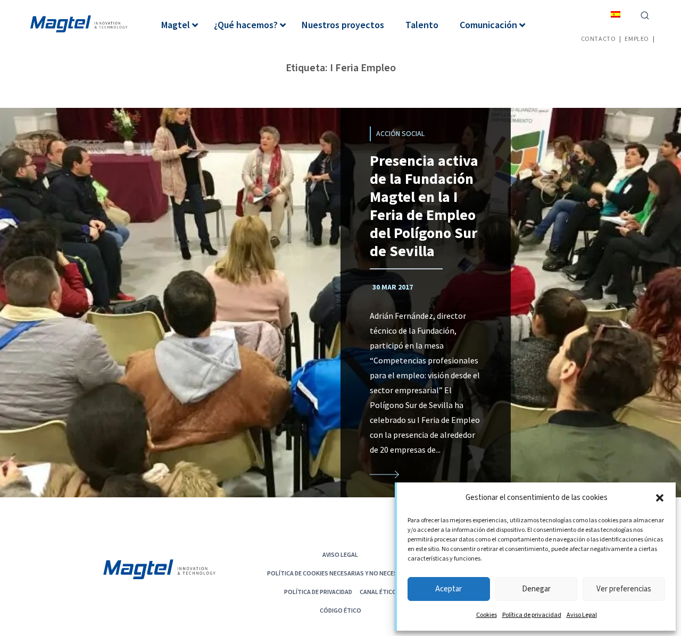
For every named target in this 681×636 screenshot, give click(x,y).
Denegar (536, 589)
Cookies (486, 615)
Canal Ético (378, 592)
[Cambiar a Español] (615, 14)
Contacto (598, 39)
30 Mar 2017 (392, 287)
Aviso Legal (582, 615)
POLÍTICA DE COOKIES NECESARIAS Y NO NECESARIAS (340, 573)
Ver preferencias (623, 589)
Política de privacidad (531, 615)
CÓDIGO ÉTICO (340, 610)
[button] (659, 498)
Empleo (637, 39)
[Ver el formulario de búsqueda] (644, 14)
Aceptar (448, 589)
